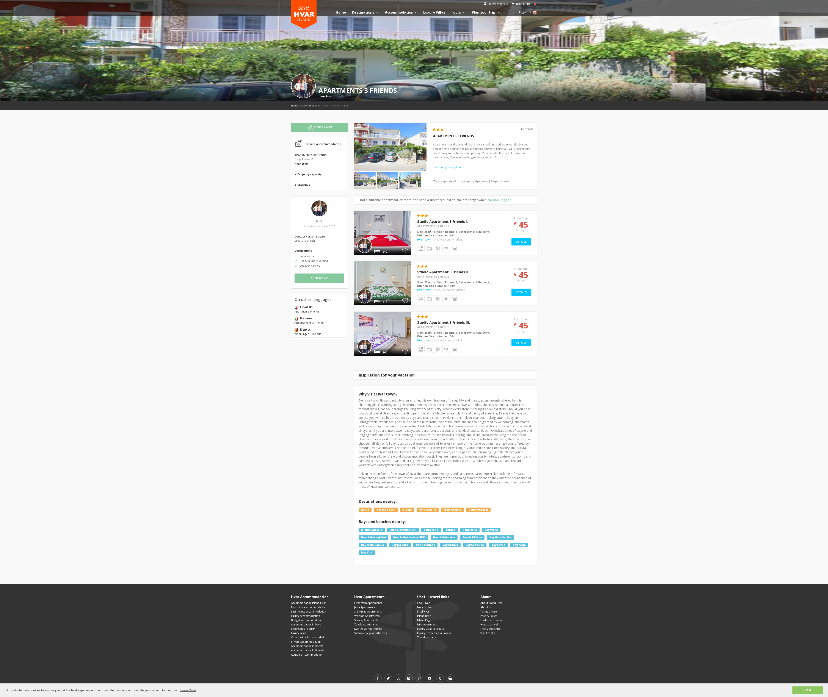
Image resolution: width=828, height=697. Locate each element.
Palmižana (470, 530)
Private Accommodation (306, 642)
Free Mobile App (490, 629)
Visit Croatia (487, 633)
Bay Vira (366, 552)
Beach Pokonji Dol (373, 537)
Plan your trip (484, 12)
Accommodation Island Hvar (308, 603)
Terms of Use (488, 611)
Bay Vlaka (491, 530)
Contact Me (319, 278)
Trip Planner (526, 4)
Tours (456, 12)
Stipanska (431, 530)
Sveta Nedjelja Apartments (370, 633)
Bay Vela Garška (500, 537)
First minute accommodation (308, 607)
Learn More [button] (188, 690)
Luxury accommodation (305, 616)
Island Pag (423, 620)
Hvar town (326, 96)
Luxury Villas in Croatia (431, 629)
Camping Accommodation (307, 654)
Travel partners (426, 637)
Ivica (319, 221)
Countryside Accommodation (309, 637)
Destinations (363, 12)
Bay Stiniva (450, 545)
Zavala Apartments (366, 624)
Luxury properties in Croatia (434, 633)
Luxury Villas (434, 12)
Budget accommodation (306, 620)
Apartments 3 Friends (433, 226)
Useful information (491, 620)
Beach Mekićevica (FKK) (409, 537)
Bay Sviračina (475, 545)
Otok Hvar (423, 603)
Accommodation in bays (306, 624)
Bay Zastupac (425, 545)
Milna (365, 509)
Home (341, 12)
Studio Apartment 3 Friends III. (443, 322)
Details (521, 242)
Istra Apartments (427, 624)
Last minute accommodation (308, 611)
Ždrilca (450, 530)
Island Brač (424, 616)
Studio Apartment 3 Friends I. (442, 221)
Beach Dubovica (444, 537)
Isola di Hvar (425, 607)
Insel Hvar (423, 611)
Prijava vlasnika (498, 4)
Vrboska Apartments (367, 616)
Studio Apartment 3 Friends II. (443, 272)
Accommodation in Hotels (307, 646)
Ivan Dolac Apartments (368, 629)
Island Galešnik (371, 530)
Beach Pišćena (472, 537)
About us (485, 607)
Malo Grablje (452, 509)
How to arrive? (489, 624)
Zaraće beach (385, 509)
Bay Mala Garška (372, 545)
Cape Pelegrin (478, 509)
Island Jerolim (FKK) (403, 530)
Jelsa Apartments (364, 607)
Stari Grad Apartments (368, 611)
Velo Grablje (427, 509)
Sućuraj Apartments (366, 620)
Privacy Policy (488, 616)
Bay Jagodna (400, 545)
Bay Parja (519, 545)
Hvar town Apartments (368, 603)
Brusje (407, 509)
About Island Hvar (491, 603)
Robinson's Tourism (303, 629)
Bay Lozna (498, 545)
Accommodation (399, 12)
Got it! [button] (807, 690)
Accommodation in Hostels (307, 650)
